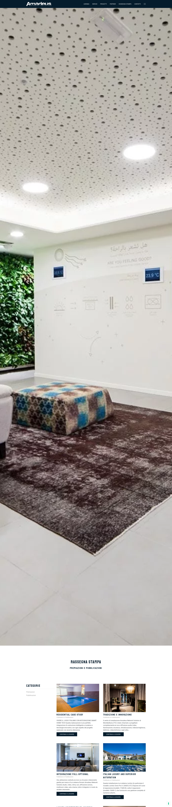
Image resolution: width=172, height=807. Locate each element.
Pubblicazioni (69, 717)
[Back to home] (38, 4)
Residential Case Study (70, 714)
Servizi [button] (94, 4)
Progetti (103, 4)
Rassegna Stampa (125, 4)
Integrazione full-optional (73, 774)
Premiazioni (30, 692)
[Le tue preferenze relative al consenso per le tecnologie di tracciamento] (168, 803)
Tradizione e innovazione (117, 714)
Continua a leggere (67, 734)
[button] (145, 4)
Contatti (137, 4)
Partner (113, 4)
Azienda (86, 4)
